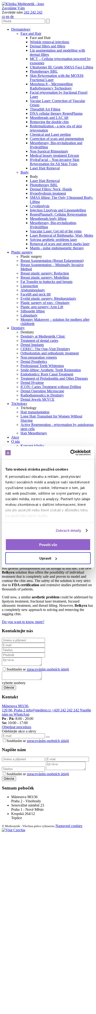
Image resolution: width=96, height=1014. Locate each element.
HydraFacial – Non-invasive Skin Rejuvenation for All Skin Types (54, 162)
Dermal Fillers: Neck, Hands (51, 189)
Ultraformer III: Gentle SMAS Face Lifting (61, 67)
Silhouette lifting (33, 311)
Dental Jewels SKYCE (38, 399)
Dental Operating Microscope (42, 391)
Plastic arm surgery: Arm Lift (42, 307)
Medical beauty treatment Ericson (54, 155)
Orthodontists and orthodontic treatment (50, 353)
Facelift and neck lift (36, 294)
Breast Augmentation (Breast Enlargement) (52, 261)
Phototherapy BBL (44, 71)
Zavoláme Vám (13, 8)
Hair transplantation (35, 412)
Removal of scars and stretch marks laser (59, 244)
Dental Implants (32, 345)
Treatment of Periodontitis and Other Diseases (54, 378)
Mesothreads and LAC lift (49, 118)
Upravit (45, 558)
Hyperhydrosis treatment (48, 193)
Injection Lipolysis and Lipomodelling (58, 210)
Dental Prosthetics (34, 362)
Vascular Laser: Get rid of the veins (56, 231)
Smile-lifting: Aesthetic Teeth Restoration (51, 370)
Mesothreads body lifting (48, 219)
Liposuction (29, 286)
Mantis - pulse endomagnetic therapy (57, 248)
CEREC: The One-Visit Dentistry (45, 349)
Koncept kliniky (32, 446)
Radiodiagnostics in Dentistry (42, 395)
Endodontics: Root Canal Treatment (47, 374)
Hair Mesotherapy (34, 433)
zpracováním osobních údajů (48, 669)
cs (3, 16)
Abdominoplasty (33, 290)
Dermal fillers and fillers (47, 46)
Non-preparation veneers (39, 357)
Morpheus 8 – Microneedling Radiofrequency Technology (51, 86)
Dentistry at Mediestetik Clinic (43, 336)
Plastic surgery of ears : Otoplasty (45, 303)
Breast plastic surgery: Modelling (45, 277)
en (7, 16)
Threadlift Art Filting (45, 109)
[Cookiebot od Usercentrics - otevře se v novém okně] (70, 453)
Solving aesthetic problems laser (53, 240)
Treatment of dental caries (39, 341)
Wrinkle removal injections (49, 42)
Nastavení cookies (68, 826)
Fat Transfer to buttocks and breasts (46, 282)
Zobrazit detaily (68, 530)
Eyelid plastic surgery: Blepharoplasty (48, 298)
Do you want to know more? (23, 622)
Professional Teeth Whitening (42, 366)
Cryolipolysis (39, 206)
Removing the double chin (49, 122)
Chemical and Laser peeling (50, 134)
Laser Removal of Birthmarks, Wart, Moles (61, 235)
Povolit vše (48, 544)
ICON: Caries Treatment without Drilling (51, 387)
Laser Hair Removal (45, 168)
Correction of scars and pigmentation (57, 139)
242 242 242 (33, 12)
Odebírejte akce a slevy (19, 731)
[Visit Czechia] (13, 830)
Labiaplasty (29, 315)
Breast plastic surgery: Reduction (45, 273)
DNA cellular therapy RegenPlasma (56, 113)
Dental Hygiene (32, 383)
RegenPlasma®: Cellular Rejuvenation (58, 214)
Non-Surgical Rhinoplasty (49, 151)
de (12, 16)
